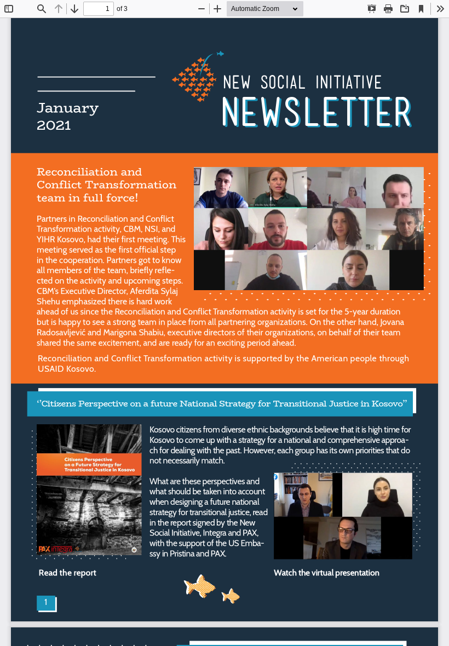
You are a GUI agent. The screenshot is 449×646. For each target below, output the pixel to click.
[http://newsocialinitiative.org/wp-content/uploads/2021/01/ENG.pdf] (89, 489)
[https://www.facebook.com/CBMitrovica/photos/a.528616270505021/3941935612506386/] (308, 228)
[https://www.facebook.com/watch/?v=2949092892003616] (342, 516)
